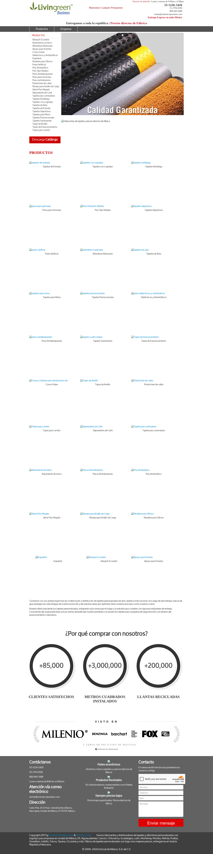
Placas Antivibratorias (103, 474)
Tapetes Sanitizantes (42, 120)
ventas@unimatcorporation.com (168, 14)
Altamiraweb (113, 749)
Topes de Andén (39, 123)
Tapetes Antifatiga (40, 98)
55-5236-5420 (173, 5)
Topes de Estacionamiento (44, 127)
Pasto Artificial (39, 64)
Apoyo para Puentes (41, 49)
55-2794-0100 (176, 8)
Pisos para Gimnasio (41, 77)
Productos (42, 29)
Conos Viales (38, 52)
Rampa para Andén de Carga (45, 86)
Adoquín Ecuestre (40, 39)
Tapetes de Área (39, 105)
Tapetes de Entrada (41, 108)
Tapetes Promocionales (43, 117)
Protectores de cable (42, 83)
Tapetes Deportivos (41, 111)
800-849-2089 (176, 11)
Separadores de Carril (42, 92)
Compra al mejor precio (61, 835)
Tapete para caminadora (43, 95)
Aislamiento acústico (42, 42)
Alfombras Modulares (42, 45)
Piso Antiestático (40, 67)
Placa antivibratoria (41, 80)
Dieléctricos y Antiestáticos (45, 55)
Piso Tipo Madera (40, 70)
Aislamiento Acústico (52, 474)
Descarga (45, 139)
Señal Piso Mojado (41, 89)
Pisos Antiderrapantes (42, 74)
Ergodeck (36, 58)
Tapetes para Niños (41, 114)
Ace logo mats (83, 835)
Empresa (66, 29)
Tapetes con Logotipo (42, 102)
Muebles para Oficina (42, 61)
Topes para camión (41, 130)
